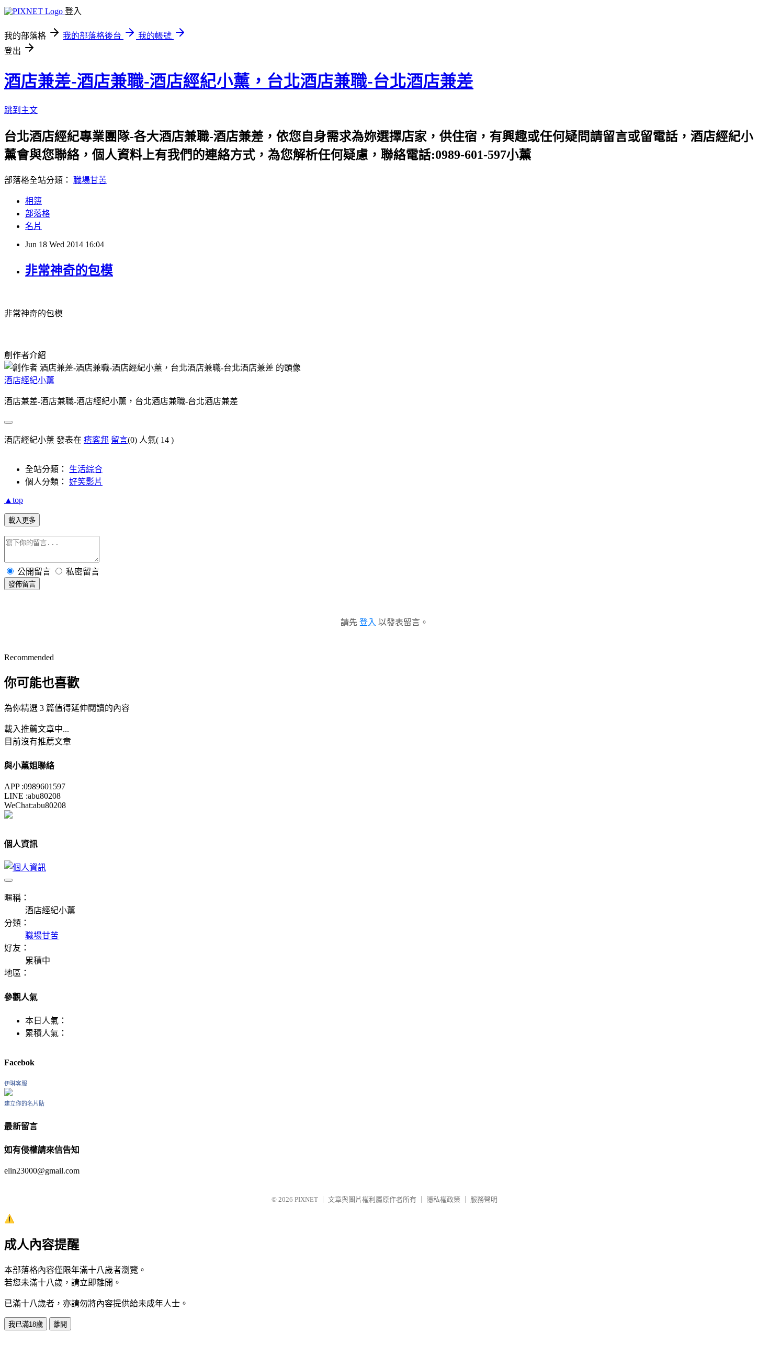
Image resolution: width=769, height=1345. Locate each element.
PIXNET (306, 1199)
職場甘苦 (90, 180)
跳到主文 (21, 110)
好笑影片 (86, 481)
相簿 (33, 201)
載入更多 (22, 520)
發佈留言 (22, 584)
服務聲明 (483, 1199)
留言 (119, 439)
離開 (60, 1324)
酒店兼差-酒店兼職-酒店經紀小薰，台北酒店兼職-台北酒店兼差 (238, 81)
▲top (13, 500)
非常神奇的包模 (69, 270)
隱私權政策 (443, 1199)
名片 (33, 226)
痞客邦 (96, 439)
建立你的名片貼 (24, 1103)
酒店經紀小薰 (29, 380)
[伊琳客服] (8, 1093)
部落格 (37, 213)
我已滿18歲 (25, 1324)
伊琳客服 (15, 1083)
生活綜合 (86, 469)
